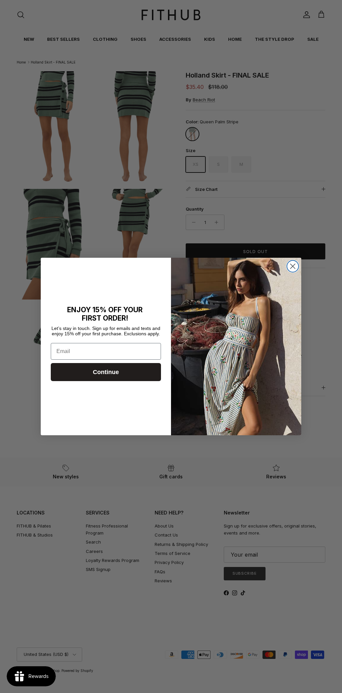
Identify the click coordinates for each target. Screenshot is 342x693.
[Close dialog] (293, 266)
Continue (106, 372)
